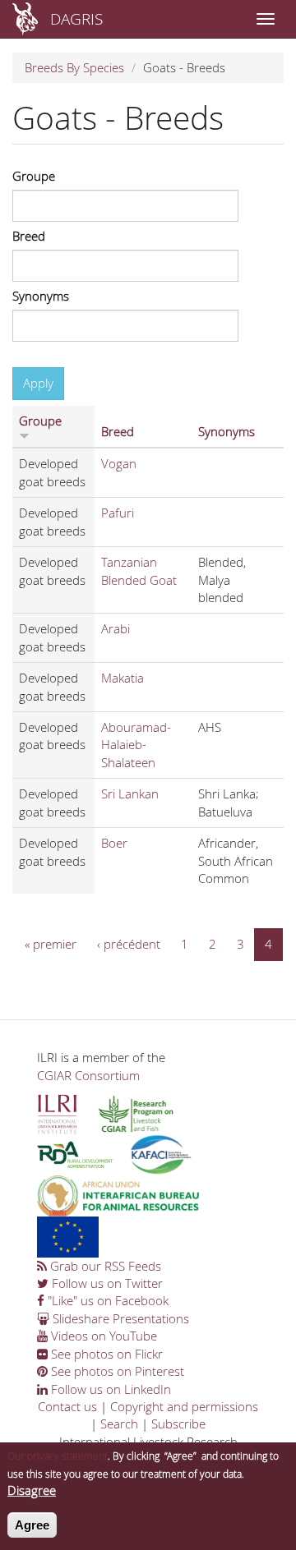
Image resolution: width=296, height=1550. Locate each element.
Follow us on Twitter (106, 1283)
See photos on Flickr (105, 1353)
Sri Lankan (130, 793)
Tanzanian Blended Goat (139, 570)
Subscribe (178, 1423)
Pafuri (117, 512)
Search (119, 1423)
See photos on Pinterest (116, 1371)
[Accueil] (25, 18)
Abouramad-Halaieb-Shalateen (136, 744)
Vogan (118, 463)
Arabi (115, 628)
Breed (28, 236)
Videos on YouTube (102, 1335)
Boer (114, 843)
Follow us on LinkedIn (109, 1389)
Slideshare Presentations (119, 1318)
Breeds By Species (74, 67)
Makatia (122, 677)
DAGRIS (76, 18)
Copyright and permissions (184, 1406)
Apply (38, 383)
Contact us (67, 1406)
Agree (32, 1525)
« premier (50, 944)
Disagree (31, 1490)
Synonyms (40, 295)
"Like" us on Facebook (106, 1300)
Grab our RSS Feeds (104, 1266)
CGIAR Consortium (88, 1075)
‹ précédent (128, 944)
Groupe (33, 176)
